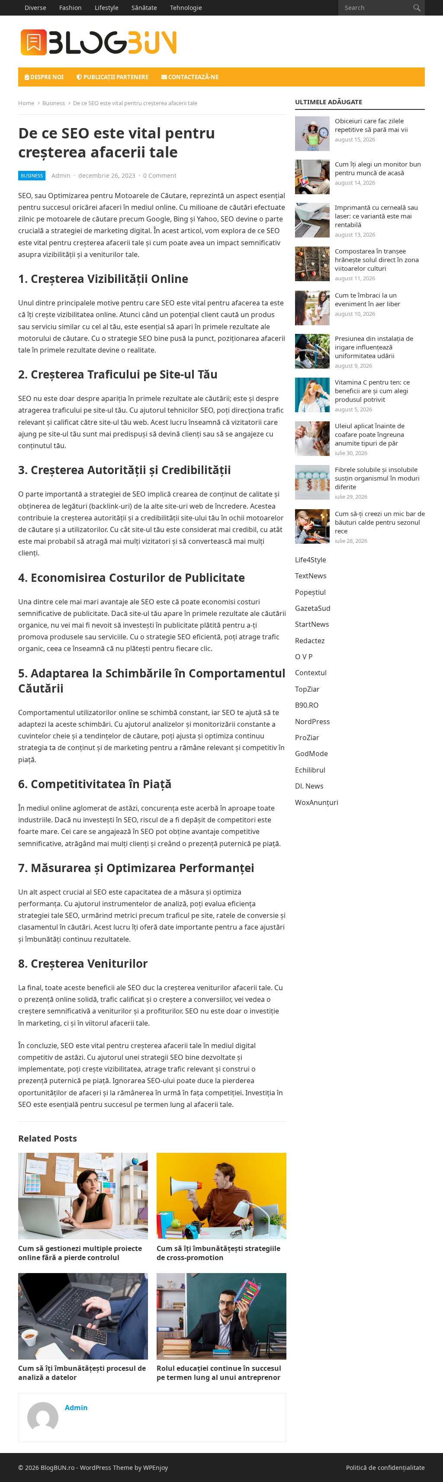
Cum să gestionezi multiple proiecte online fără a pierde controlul (80, 1253)
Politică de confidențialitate (385, 1467)
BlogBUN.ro (57, 1467)
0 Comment (160, 175)
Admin (61, 175)
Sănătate (144, 7)
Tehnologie (186, 7)
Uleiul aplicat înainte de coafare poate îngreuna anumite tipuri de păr (369, 434)
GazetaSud (313, 608)
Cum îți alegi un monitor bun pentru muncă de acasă (378, 168)
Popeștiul (310, 592)
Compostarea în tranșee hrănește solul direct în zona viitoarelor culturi (377, 260)
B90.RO (307, 705)
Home (26, 103)
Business (53, 103)
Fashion (70, 7)
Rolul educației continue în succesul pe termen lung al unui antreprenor (219, 1372)
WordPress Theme (106, 1467)
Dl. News (309, 786)
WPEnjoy (155, 1467)
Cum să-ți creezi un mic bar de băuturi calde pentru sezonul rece (380, 522)
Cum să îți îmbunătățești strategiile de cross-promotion (218, 1253)
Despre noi (46, 77)
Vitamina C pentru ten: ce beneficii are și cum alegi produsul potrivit (372, 391)
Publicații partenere (115, 77)
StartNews (312, 624)
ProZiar (307, 737)
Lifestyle (107, 7)
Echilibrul (310, 770)
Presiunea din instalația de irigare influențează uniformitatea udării (374, 347)
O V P (304, 656)
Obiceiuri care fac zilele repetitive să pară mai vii (371, 125)
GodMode (311, 753)
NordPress (312, 721)
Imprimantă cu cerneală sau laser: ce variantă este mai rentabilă (376, 216)
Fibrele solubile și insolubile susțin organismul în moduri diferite (377, 478)
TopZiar (307, 689)
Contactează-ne (192, 77)
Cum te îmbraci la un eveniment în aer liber (367, 299)
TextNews (311, 576)
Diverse (35, 7)
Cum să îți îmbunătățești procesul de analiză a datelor (82, 1372)
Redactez (310, 640)
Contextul (311, 672)
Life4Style (310, 560)
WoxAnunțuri (316, 802)
